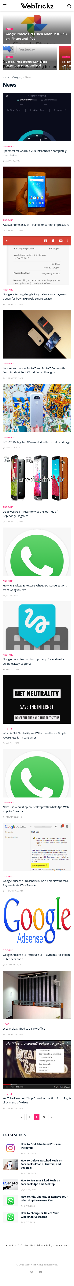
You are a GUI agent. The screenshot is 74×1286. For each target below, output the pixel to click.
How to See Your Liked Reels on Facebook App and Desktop (40, 1183)
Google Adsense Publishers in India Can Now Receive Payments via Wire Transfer (35, 883)
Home (6, 77)
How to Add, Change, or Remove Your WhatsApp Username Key (44, 1199)
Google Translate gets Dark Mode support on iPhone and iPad (26, 64)
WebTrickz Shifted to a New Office (24, 1029)
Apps (9, 29)
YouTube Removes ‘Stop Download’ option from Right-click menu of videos (37, 1100)
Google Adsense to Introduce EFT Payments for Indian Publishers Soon (36, 957)
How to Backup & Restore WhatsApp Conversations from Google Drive (35, 588)
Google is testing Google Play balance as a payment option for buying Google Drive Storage (35, 296)
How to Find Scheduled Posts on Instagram (41, 1146)
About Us (11, 1245)
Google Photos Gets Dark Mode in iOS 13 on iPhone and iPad (36, 37)
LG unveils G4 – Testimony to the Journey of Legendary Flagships (30, 514)
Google (8, 876)
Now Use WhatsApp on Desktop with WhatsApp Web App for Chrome (36, 809)
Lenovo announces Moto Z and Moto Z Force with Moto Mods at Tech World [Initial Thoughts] (34, 370)
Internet (8, 729)
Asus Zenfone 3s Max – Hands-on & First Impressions (36, 225)
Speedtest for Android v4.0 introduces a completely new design (35, 153)
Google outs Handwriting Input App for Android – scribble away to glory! (33, 661)
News (65, 57)
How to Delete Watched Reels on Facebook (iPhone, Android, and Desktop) (41, 1164)
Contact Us (26, 1245)
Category (17, 77)
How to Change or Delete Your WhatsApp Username (40, 1215)
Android (8, 146)
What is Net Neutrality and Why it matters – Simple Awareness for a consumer (34, 735)
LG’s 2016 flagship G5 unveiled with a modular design (36, 442)
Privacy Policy (44, 1245)
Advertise (61, 1245)
